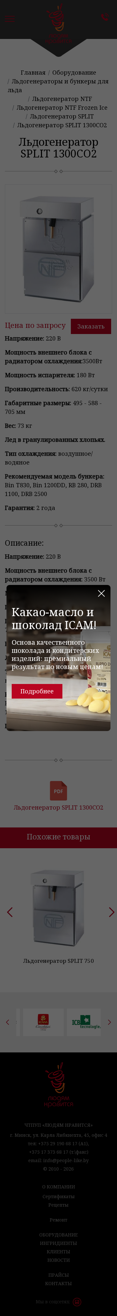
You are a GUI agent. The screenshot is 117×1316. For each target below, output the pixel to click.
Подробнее (37, 691)
